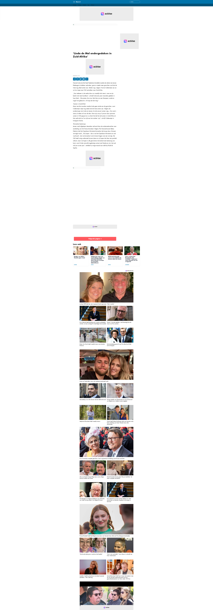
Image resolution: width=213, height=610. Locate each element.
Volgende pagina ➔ (95, 239)
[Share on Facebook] (77, 79)
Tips (88, 5)
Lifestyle (74, 5)
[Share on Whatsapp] (74, 79)
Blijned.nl (78, 1)
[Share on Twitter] (80, 79)
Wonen (92, 5)
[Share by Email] (83, 79)
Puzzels (84, 5)
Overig (79, 5)
